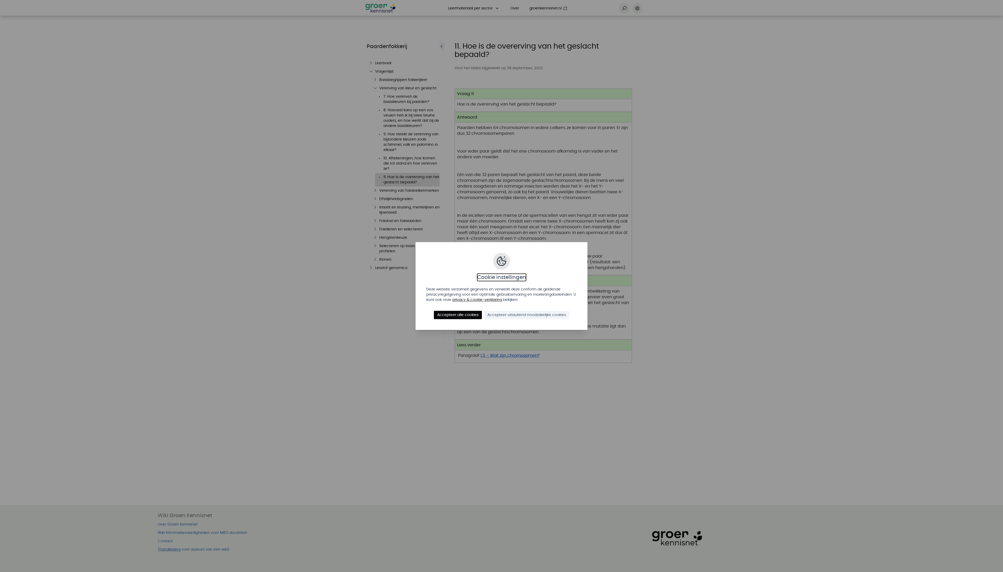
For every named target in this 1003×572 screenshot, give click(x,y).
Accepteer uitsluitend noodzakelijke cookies (526, 315)
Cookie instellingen (501, 277)
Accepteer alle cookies (458, 315)
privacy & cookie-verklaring (477, 300)
